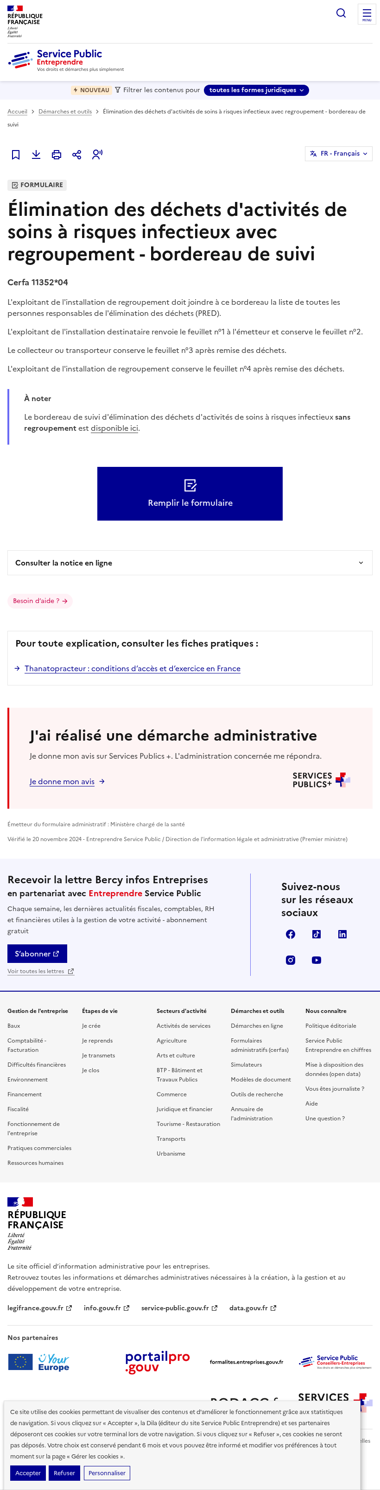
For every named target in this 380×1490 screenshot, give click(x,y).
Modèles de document (261, 1079)
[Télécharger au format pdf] (36, 154)
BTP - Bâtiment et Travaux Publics (180, 1075)
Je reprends (97, 1041)
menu (367, 20)
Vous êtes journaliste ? (334, 1089)
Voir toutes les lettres (36, 971)
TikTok (316, 934)
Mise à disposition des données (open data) (334, 1069)
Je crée (91, 1026)
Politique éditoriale (330, 1026)
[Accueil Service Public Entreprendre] (67, 69)
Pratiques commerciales (39, 1148)
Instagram (290, 960)
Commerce (172, 1094)
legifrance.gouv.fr (35, 1308)
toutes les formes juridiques (252, 90)
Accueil (17, 111)
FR (340, 153)
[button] (97, 154)
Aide (311, 1104)
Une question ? (325, 1118)
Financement (24, 1094)
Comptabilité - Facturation (26, 1045)
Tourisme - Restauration (188, 1124)
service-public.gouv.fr (175, 1308)
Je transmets (98, 1055)
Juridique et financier (185, 1109)
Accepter (28, 1473)
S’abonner (33, 953)
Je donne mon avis (62, 781)
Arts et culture (176, 1055)
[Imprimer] (56, 154)
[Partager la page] (77, 154)
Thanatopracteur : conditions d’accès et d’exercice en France (133, 668)
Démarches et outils (65, 111)
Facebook (290, 934)
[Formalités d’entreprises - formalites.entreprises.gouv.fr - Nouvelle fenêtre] (246, 1362)
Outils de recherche (257, 1094)
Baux (13, 1026)
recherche (341, 13)
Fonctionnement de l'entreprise (33, 1129)
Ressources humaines (35, 1163)
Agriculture (172, 1041)
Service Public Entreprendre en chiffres (338, 1045)
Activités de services (183, 1026)
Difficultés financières (36, 1065)
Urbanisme (171, 1154)
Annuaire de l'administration (251, 1114)
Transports (171, 1139)
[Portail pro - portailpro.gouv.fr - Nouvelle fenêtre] (157, 1362)
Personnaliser (107, 1473)
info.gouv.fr (102, 1308)
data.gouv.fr (248, 1308)
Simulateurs (246, 1065)
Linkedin (342, 934)
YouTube (316, 960)
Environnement (27, 1079)
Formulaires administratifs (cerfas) (260, 1045)
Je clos (90, 1070)
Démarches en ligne (257, 1026)
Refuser (64, 1473)
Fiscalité (18, 1109)
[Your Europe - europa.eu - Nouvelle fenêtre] (41, 1362)
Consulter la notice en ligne (63, 562)
